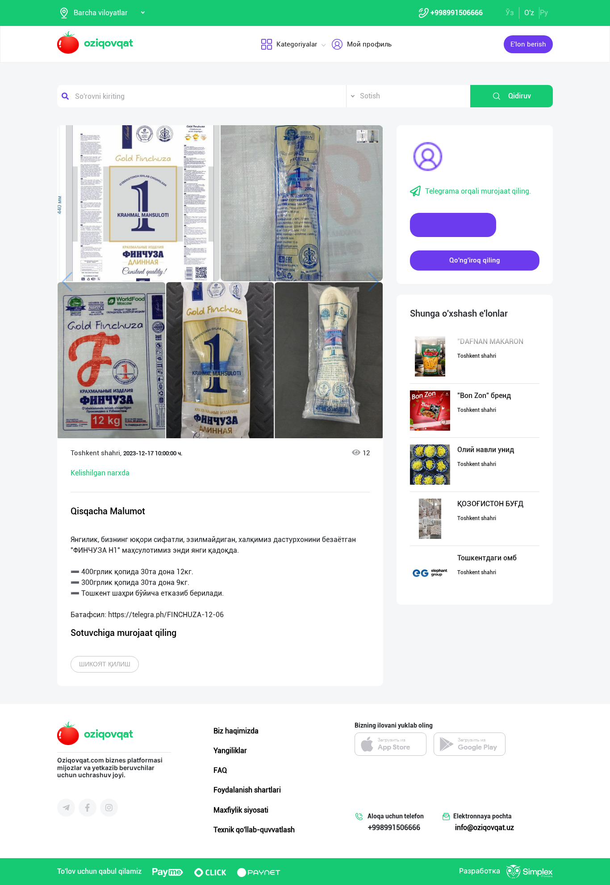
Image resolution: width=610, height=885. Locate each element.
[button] (367, 136)
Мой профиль (369, 44)
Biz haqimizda (236, 731)
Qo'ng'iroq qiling (474, 260)
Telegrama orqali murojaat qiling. (478, 191)
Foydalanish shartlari (247, 790)
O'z (529, 12)
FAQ (220, 770)
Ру (544, 12)
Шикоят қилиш (104, 664)
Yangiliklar (230, 750)
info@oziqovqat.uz (484, 827)
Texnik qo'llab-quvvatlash (254, 830)
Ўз (510, 12)
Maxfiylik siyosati (240, 810)
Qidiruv (519, 96)
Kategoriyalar (296, 44)
